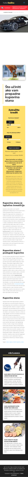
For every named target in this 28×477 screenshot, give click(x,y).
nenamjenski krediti (19, 284)
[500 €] (10, 125)
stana (22, 342)
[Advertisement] (14, 48)
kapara (11, 342)
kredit (14, 342)
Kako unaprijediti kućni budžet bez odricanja (11, 407)
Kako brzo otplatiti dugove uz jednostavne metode (14, 375)
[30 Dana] (8, 139)
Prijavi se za (14, 148)
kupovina (18, 342)
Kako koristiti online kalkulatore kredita (11, 440)
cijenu (7, 342)
